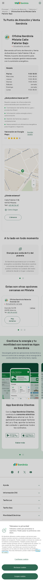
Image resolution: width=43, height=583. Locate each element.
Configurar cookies (21, 559)
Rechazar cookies (20, 567)
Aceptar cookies (19, 576)
